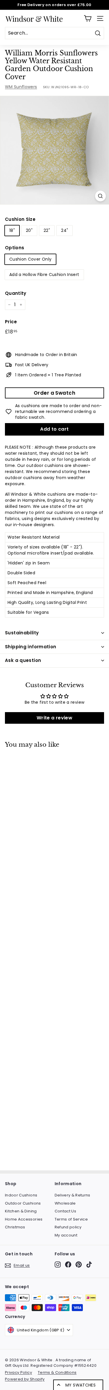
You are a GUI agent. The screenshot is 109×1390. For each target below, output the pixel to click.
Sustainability (22, 633)
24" (64, 230)
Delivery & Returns (72, 1195)
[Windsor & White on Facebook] (68, 1264)
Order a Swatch (54, 392)
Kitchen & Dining (21, 1211)
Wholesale (65, 1203)
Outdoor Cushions (23, 1203)
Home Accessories (24, 1219)
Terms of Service (71, 1219)
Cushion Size (20, 219)
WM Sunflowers (21, 87)
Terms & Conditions (57, 1372)
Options (14, 248)
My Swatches (80, 1385)
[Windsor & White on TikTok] (89, 1264)
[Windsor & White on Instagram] (58, 1264)
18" (12, 230)
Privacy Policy (18, 1372)
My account (66, 1235)
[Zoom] (100, 196)
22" (47, 230)
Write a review (54, 717)
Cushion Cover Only (30, 259)
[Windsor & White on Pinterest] (79, 1264)
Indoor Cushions (21, 1195)
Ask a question (23, 660)
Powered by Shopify (24, 1379)
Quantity (15, 293)
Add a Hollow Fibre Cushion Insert (44, 274)
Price (11, 322)
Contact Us (65, 1211)
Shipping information (30, 647)
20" (29, 230)
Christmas (15, 1227)
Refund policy (68, 1227)
